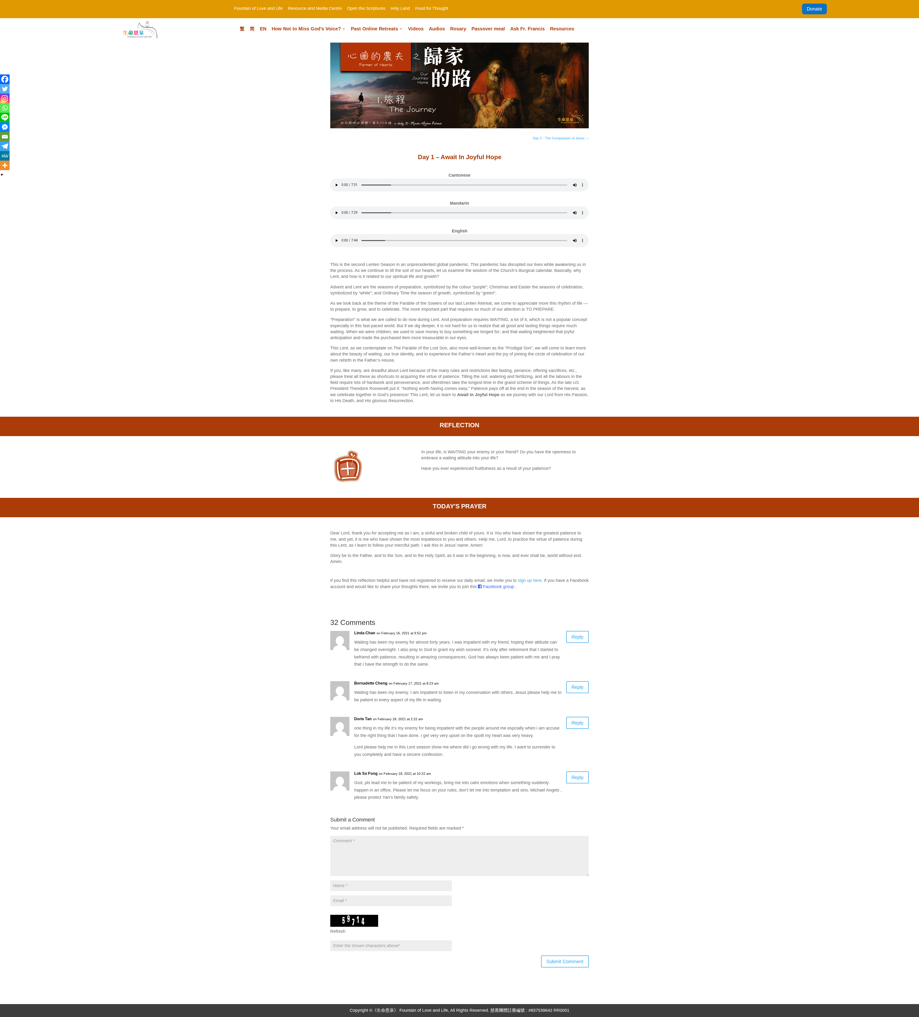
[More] (5, 165)
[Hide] (2, 175)
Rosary (458, 29)
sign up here (530, 580)
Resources (562, 29)
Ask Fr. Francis (527, 29)
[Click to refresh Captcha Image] (354, 921)
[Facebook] (5, 79)
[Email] (5, 136)
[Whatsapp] (5, 108)
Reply (577, 637)
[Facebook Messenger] (5, 127)
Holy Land (400, 9)
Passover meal (488, 29)
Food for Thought (431, 9)
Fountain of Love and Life (258, 9)
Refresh (337, 931)
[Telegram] (5, 146)
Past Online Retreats (374, 29)
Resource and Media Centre (315, 9)
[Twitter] (5, 89)
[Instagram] (5, 98)
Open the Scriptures (366, 9)
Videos (416, 29)
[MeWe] (5, 156)
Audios (437, 29)
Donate (814, 8)
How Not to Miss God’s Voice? (306, 29)
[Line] (5, 117)
